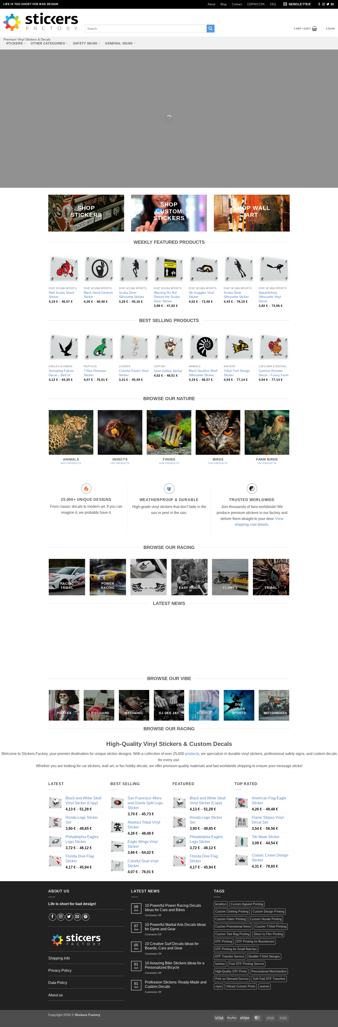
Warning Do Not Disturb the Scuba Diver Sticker (167, 297)
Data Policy (57, 983)
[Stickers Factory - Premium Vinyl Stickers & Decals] (40, 22)
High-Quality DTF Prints (231, 971)
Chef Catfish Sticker (168, 371)
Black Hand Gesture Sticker (98, 295)
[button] (297, 4)
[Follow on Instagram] (323, 4)
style (218, 986)
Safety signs (85, 43)
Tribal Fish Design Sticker (237, 373)
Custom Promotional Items (233, 926)
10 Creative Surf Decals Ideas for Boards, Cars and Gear (200, 625)
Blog (223, 4)
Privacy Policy (60, 970)
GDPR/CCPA (256, 4)
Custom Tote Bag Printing (232, 934)
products (192, 754)
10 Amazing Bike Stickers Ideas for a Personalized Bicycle (262, 625)
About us (55, 995)
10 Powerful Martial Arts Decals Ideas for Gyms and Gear (138, 625)
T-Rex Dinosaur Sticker (95, 373)
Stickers (14, 43)
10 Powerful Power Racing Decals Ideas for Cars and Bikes (76, 625)
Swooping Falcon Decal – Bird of (61, 373)
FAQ (273, 4)
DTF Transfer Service (229, 956)
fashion (220, 963)
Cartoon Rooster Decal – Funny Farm (274, 373)
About (211, 4)
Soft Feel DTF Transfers (269, 978)
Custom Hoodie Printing (266, 919)
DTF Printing (223, 941)
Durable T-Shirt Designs (264, 956)
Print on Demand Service (232, 978)
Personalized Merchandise (268, 971)
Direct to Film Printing (268, 934)
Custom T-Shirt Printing (270, 926)
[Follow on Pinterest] (85, 917)
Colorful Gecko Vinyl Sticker (133, 373)
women (264, 986)
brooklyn (220, 904)
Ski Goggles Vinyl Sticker (201, 295)
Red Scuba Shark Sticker (61, 295)
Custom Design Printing (268, 911)
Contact (237, 4)
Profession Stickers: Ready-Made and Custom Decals (175, 984)
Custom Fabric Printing (230, 919)
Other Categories (48, 43)
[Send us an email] (332, 4)
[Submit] (211, 28)
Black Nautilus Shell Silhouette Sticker (203, 373)
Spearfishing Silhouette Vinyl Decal (270, 297)
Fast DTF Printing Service (246, 963)
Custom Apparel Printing (247, 904)
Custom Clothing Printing (231, 911)
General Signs (118, 43)
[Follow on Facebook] (319, 4)
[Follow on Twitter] (328, 4)
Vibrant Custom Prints (240, 986)
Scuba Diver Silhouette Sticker (131, 295)
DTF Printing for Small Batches (236, 949)
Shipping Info (59, 958)
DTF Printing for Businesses (255, 941)
